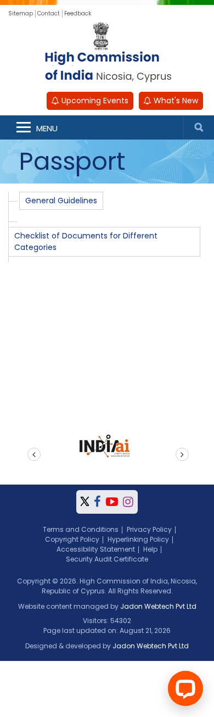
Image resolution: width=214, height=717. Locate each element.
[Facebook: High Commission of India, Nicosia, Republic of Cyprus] (97, 502)
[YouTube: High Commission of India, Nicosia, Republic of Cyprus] (112, 502)
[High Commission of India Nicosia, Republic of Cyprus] (107, 53)
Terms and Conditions (81, 529)
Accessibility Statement (96, 549)
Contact (48, 13)
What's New (174, 100)
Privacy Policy (149, 529)
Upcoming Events (93, 100)
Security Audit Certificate (107, 559)
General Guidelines (61, 200)
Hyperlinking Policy (138, 539)
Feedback (77, 13)
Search (198, 127)
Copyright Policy (72, 539)
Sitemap (20, 13)
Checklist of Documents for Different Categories (85, 241)
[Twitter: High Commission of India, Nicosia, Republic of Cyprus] (85, 502)
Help (150, 549)
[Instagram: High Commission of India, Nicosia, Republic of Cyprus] (128, 502)
